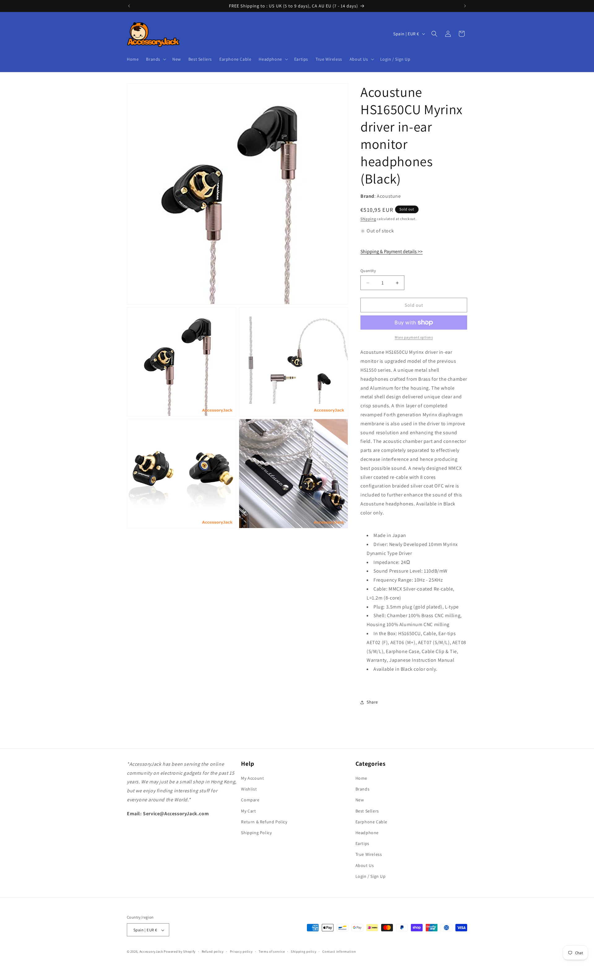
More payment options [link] (414, 337)
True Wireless (368, 854)
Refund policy (213, 951)
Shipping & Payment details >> (391, 251)
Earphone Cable (371, 822)
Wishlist (249, 789)
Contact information (339, 951)
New (359, 800)
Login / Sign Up (370, 876)
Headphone (367, 832)
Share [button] (372, 702)
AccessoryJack (151, 952)
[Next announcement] (465, 6)
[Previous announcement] (129, 6)
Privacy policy (241, 951)
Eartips (362, 843)
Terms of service (272, 951)
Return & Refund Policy (264, 822)
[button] (155, 59)
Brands (362, 789)
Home (361, 778)
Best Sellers (367, 811)
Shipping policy (303, 951)
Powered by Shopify (180, 952)
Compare (250, 800)
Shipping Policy (256, 832)
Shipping (368, 218)
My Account (252, 778)
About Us (364, 865)
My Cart (248, 811)
